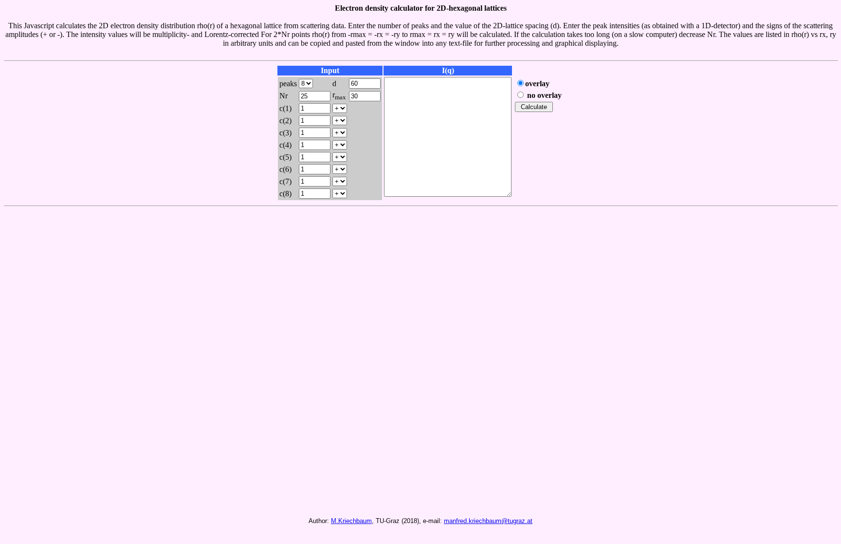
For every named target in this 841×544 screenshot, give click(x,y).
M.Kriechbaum (351, 521)
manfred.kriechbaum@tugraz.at (488, 521)
